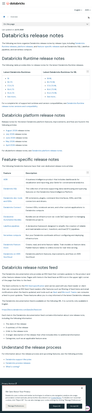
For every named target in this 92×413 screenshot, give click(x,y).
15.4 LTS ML (52, 93)
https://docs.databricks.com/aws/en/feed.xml (21, 309)
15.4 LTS (10, 93)
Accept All (74, 406)
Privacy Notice (8, 383)
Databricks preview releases (18, 363)
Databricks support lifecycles (18, 359)
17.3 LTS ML (52, 85)
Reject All (56, 406)
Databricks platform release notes (47, 150)
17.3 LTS (10, 85)
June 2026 (10, 138)
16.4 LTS (10, 89)
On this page (9, 24)
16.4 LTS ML (52, 89)
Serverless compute (12, 235)
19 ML (49, 78)
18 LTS (9, 82)
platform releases (25, 46)
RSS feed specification (35, 286)
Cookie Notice (56, 398)
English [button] (77, 10)
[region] (44, 398)
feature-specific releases (49, 46)
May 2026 (10, 141)
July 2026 (10, 134)
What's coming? (13, 366)
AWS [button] (87, 10)
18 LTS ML (51, 82)
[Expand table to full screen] (87, 71)
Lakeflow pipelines (11, 226)
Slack (55, 292)
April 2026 (10, 145)
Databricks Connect (12, 207)
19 (8, 78)
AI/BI (5, 179)
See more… (12, 96)
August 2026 (11, 130)
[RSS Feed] (88, 17)
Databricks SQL (10, 188)
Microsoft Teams (69, 292)
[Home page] (4, 17)
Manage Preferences (16, 406)
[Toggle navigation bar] (4, 3)
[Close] (82, 388)
